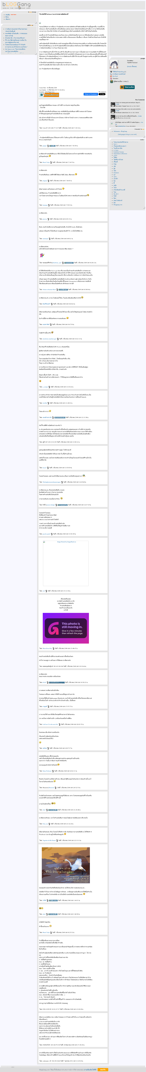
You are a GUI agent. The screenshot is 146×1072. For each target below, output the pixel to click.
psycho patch (47, 534)
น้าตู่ (115, 164)
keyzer (45, 467)
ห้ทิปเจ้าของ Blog (118, 72)
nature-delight (51, 505)
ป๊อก (115, 198)
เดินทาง (8, 19)
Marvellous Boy (47, 648)
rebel (44, 810)
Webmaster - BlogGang (120, 131)
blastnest (116, 172)
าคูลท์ (45, 706)
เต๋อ (115, 166)
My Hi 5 (116, 194)
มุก (114, 175)
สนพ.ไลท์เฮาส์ (118, 200)
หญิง (115, 185)
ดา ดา (44, 682)
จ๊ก (115, 171)
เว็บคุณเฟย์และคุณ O (120, 146)
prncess (45, 219)
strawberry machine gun (50, 339)
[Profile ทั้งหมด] (132, 66)
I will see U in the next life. (50, 724)
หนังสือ (8, 15)
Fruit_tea (45, 824)
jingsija (45, 180)
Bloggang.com (118, 204)
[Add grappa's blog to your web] (127, 134)
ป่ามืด (44, 900)
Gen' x (115, 144)
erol (44, 591)
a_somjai (45, 387)
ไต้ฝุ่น (115, 157)
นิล (114, 181)
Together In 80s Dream (49, 840)
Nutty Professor (47, 771)
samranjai (46, 238)
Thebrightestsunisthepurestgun (52, 482)
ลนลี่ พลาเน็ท (118, 148)
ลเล (115, 187)
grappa (45, 146)
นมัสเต (45, 748)
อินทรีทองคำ (47, 304)
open (115, 176)
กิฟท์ (115, 196)
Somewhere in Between (120, 153)
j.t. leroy (116, 150)
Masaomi (51, 787)
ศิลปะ (7, 17)
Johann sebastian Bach (49, 289)
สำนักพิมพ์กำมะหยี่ (119, 190)
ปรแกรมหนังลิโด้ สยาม (121, 142)
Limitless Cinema (119, 152)
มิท (115, 203)
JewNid (45, 403)
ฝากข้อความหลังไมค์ (119, 74)
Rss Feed (115, 76)
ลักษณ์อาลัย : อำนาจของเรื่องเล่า (15, 38)
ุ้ (114, 168)
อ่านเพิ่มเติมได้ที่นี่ (90, 1070)
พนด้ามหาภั (47, 417)
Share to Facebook (91, 94)
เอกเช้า (116, 178)
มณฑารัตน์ (46, 324)
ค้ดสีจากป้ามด (118, 159)
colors (115, 155)
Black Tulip (46, 162)
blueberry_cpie (57, 262)
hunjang (45, 205)
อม (115, 192)
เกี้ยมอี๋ (116, 162)
